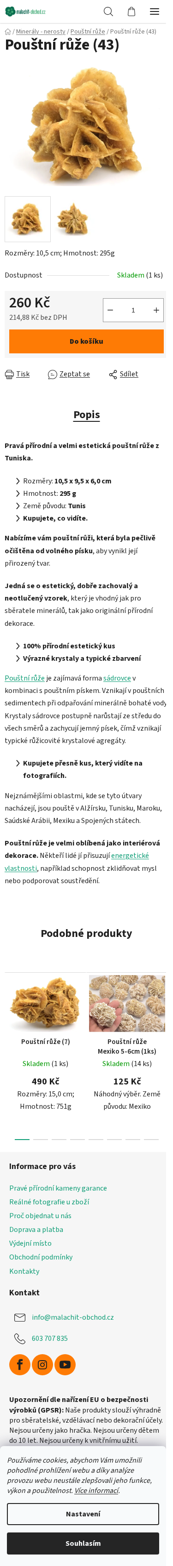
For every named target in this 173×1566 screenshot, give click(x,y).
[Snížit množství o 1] (110, 310)
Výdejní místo (30, 1243)
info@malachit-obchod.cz (73, 1317)
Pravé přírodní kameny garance (58, 1188)
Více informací (96, 1491)
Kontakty (24, 1271)
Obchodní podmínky (40, 1257)
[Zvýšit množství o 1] (156, 310)
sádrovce (117, 678)
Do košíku (86, 341)
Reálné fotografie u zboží (49, 1202)
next (163, 1008)
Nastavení (83, 1514)
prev (9, 1008)
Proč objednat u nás (40, 1216)
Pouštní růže (25, 678)
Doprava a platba (36, 1230)
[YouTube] (65, 1364)
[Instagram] (42, 1364)
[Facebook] (19, 1364)
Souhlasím (83, 1543)
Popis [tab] (86, 415)
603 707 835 (50, 1338)
